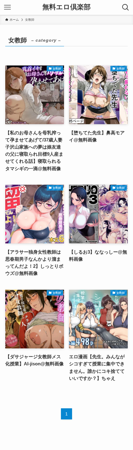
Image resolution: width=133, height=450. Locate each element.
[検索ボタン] (125, 7)
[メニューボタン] (7, 7)
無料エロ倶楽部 (66, 7)
